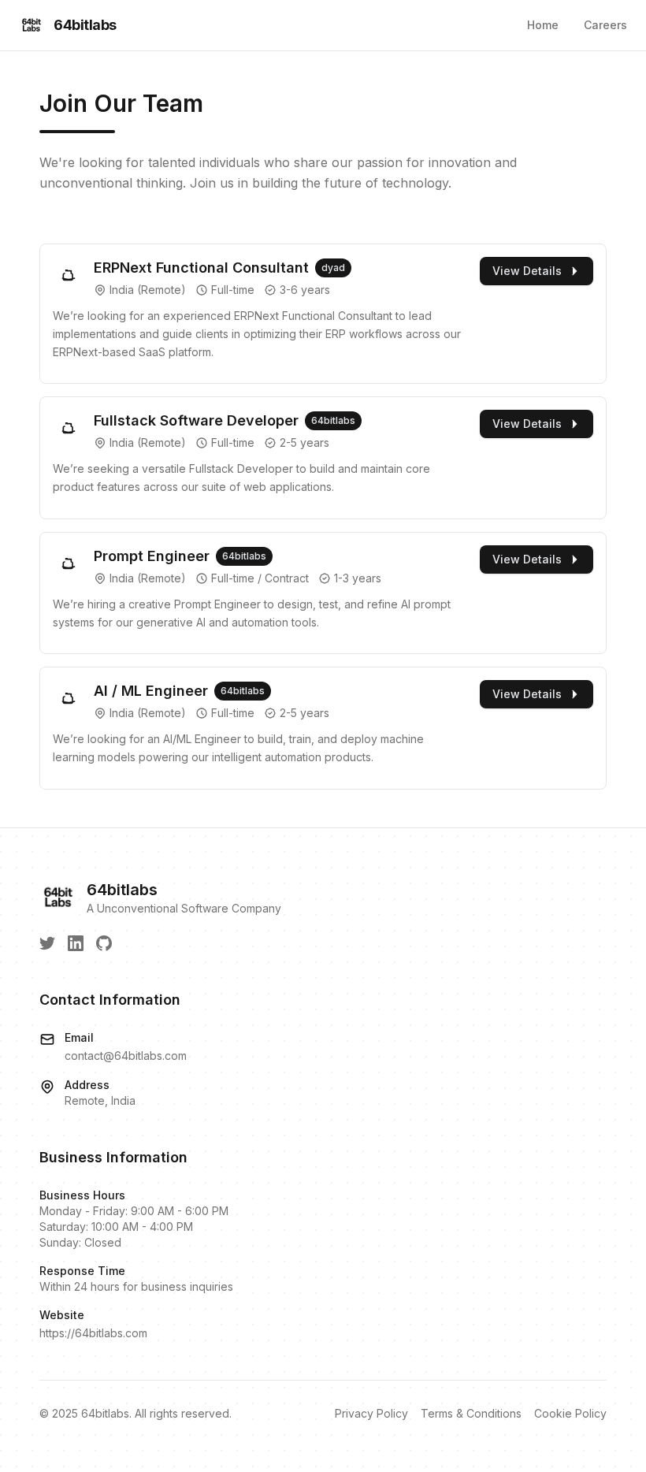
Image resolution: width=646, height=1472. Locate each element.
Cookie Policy (570, 1413)
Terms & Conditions (471, 1413)
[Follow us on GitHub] (104, 943)
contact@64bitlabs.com (126, 1055)
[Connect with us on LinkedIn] (76, 943)
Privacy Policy (371, 1413)
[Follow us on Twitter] (47, 943)
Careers (605, 25)
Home (543, 25)
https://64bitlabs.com (93, 1333)
